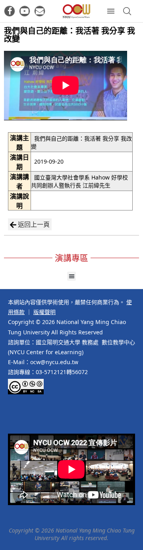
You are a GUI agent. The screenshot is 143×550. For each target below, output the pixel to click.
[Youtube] (24, 11)
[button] (71, 276)
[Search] (127, 11)
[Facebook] (9, 11)
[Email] (39, 11)
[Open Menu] (110, 11)
